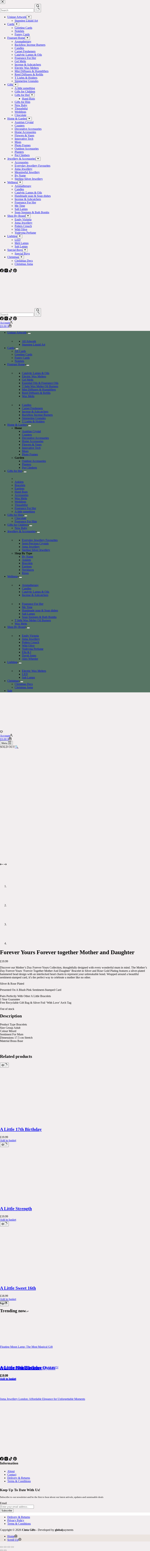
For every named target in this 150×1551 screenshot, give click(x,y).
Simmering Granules (34, 418)
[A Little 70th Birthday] (27, 1360)
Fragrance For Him (26, 521)
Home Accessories (32, 441)
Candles (26, 405)
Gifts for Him (15, 514)
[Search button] (38, 312)
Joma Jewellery (31, 546)
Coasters (27, 434)
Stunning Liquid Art (33, 344)
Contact (11, 1474)
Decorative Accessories (35, 437)
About (11, 1471)
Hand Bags (21, 491)
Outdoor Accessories (34, 461)
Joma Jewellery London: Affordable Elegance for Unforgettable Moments (42, 1398)
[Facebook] (2, 319)
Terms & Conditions (19, 1481)
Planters (26, 464)
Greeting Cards (23, 354)
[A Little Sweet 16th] (27, 1280)
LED (25, 674)
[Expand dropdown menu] (29, 333)
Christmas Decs (24, 684)
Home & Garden (17, 424)
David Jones (29, 655)
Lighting (12, 662)
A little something (25, 511)
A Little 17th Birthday (21, 1129)
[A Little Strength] (27, 1201)
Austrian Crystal (31, 431)
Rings (25, 573)
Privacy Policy (15, 1520)
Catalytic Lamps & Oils (35, 373)
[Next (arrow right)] (5, 1550)
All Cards (20, 351)
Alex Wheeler (30, 658)
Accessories (21, 495)
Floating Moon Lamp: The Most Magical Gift (26, 1346)
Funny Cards (22, 357)
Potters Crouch (30, 642)
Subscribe (6, 1510)
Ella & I (26, 652)
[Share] (8, 1547)
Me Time (27, 607)
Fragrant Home (16, 364)
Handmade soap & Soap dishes (40, 610)
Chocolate (20, 518)
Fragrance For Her (25, 508)
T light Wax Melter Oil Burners (40, 386)
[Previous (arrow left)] (1, 1550)
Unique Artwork (16, 332)
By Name (27, 556)
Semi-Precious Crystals (35, 543)
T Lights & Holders (33, 421)
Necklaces (28, 569)
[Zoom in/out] (1, 1547)
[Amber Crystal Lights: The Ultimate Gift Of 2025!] (13, 1364)
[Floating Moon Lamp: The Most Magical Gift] (13, 1343)
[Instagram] (6, 319)
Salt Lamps (28, 613)
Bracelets (20, 485)
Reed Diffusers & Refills (36, 392)
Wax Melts (28, 396)
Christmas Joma (24, 687)
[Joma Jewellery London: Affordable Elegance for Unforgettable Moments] (13, 1395)
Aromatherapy (30, 585)
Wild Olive (28, 645)
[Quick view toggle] (4, 1065)
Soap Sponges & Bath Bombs (39, 617)
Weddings (20, 501)
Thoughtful (21, 505)
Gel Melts (27, 379)
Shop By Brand (16, 626)
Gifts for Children (17, 524)
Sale (9, 690)
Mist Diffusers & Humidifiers (39, 389)
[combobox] (17, 315)
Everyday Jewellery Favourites (40, 540)
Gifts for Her (14, 470)
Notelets (19, 361)
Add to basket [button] (8, 1140)
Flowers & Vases (32, 444)
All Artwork (29, 341)
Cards (10, 347)
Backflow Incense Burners (37, 414)
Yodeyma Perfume (32, 648)
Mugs (25, 451)
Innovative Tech (31, 447)
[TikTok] (11, 319)
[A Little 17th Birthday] (27, 1121)
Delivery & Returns (18, 1477)
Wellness (12, 576)
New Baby (21, 528)
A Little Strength (16, 1208)
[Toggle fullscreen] (5, 1547)
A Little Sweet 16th (18, 1288)
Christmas (13, 680)
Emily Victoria (30, 635)
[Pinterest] (15, 319)
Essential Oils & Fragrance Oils (40, 383)
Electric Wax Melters (34, 376)
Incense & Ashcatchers (35, 411)
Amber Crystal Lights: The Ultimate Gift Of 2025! (29, 1367)
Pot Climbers (29, 467)
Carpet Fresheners (32, 408)
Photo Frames (30, 454)
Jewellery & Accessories (21, 531)
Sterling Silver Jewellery (36, 550)
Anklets (19, 481)
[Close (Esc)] (12, 1547)
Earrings (19, 488)
